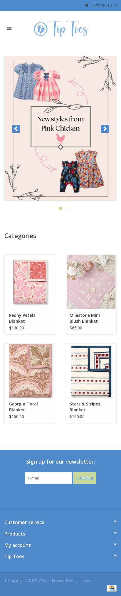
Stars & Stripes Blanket (85, 407)
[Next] (105, 129)
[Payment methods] (111, 587)
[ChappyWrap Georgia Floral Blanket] (30, 371)
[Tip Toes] (70, 28)
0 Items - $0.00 (104, 5)
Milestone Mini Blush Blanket (85, 318)
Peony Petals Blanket (22, 318)
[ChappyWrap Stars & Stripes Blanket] (91, 371)
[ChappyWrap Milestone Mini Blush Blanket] (91, 282)
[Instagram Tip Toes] (65, 496)
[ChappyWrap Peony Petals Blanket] (30, 282)
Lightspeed (82, 580)
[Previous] (16, 129)
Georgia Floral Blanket (23, 407)
